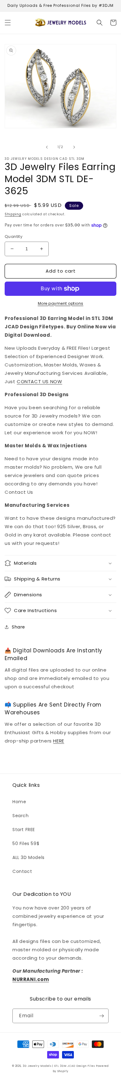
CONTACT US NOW (39, 381)
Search (20, 816)
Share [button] (18, 627)
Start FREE (23, 829)
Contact (22, 871)
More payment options (60, 303)
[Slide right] (74, 147)
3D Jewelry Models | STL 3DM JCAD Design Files (59, 1066)
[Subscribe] (101, 1016)
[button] (8, 22)
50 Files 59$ (25, 843)
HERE (58, 741)
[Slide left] (47, 147)
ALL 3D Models (28, 857)
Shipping (13, 214)
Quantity (13, 236)
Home (19, 802)
